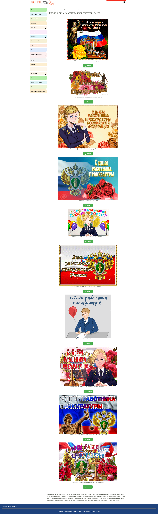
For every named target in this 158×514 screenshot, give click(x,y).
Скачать (88, 65)
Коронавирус (34, 86)
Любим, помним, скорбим (36, 82)
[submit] (124, 2)
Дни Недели (33, 32)
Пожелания (33, 23)
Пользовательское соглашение (9, 506)
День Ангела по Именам (36, 41)
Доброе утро (33, 9)
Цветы (32, 60)
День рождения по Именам (36, 14)
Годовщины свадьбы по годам (37, 49)
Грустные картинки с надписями (38, 91)
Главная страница (53, 9)
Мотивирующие (34, 78)
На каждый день (34, 18)
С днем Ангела (34, 45)
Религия (33, 64)
